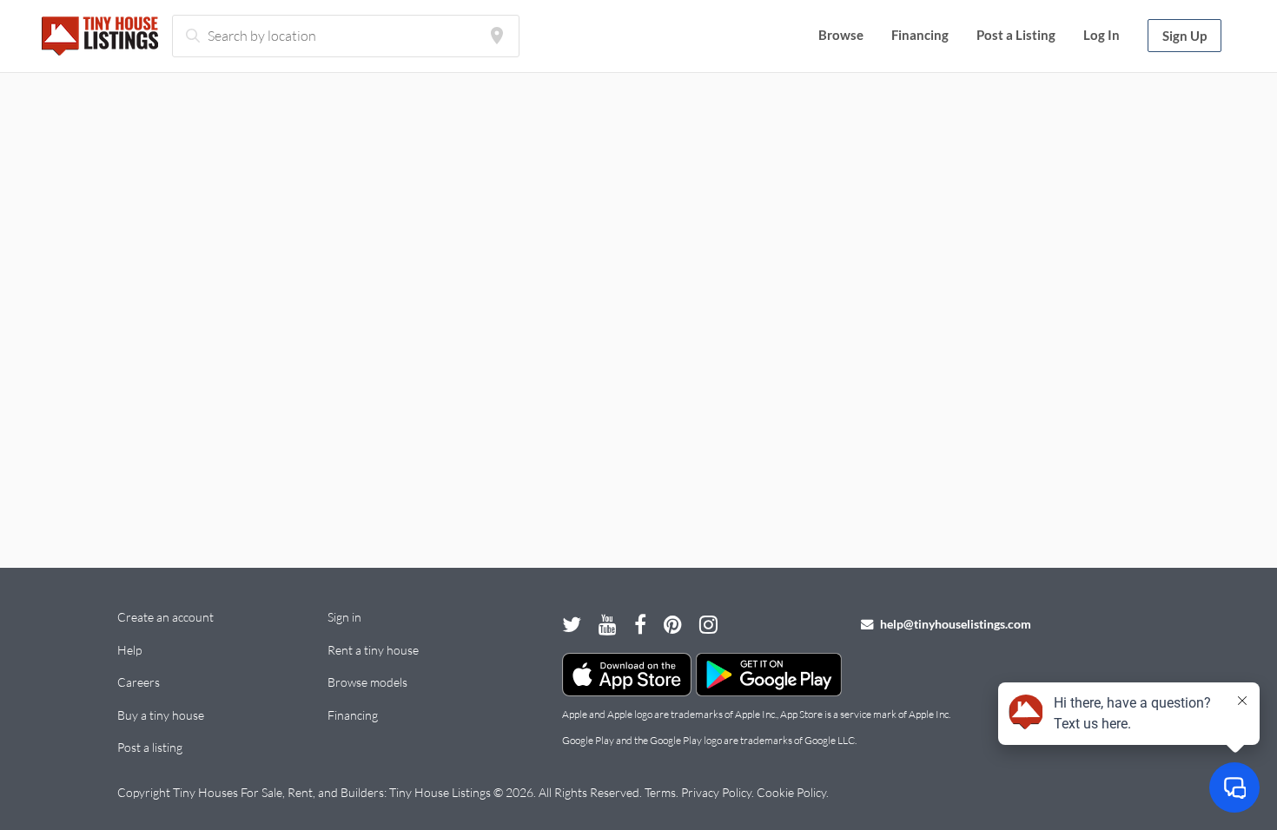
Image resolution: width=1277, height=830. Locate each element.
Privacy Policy (716, 792)
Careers (138, 682)
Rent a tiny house (373, 649)
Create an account (165, 616)
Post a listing (149, 747)
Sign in (344, 616)
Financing (920, 35)
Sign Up (1184, 35)
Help (129, 649)
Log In (1101, 35)
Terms (660, 792)
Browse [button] (840, 35)
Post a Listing (1015, 35)
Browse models (367, 682)
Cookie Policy (791, 792)
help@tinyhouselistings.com (954, 623)
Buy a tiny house (160, 715)
